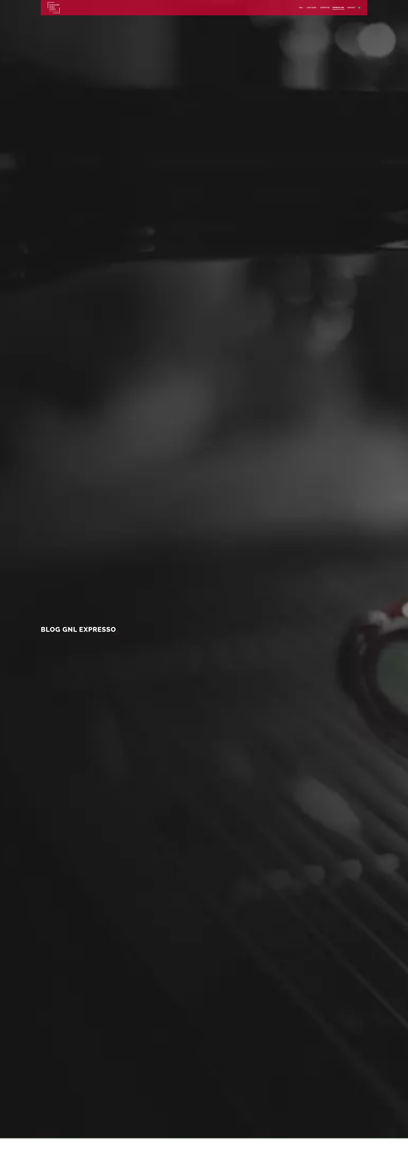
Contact (351, 8)
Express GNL (338, 8)
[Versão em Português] (359, 8)
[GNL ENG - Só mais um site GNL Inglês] (58, 7)
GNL (301, 8)
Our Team (311, 8)
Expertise (325, 8)
